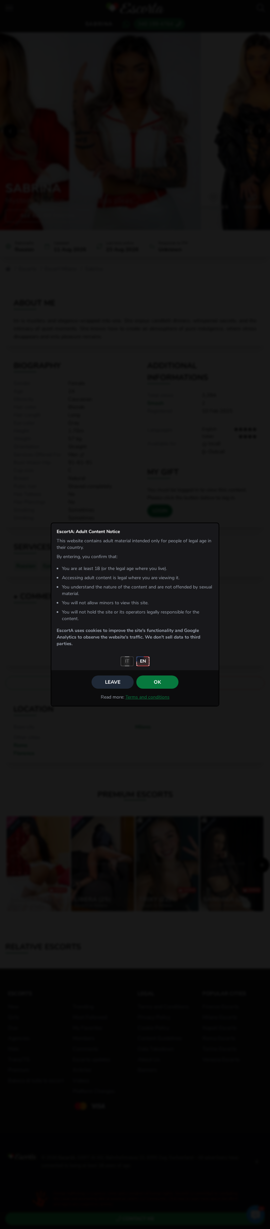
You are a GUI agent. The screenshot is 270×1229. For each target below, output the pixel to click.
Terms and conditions (147, 697)
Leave (113, 682)
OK (157, 682)
